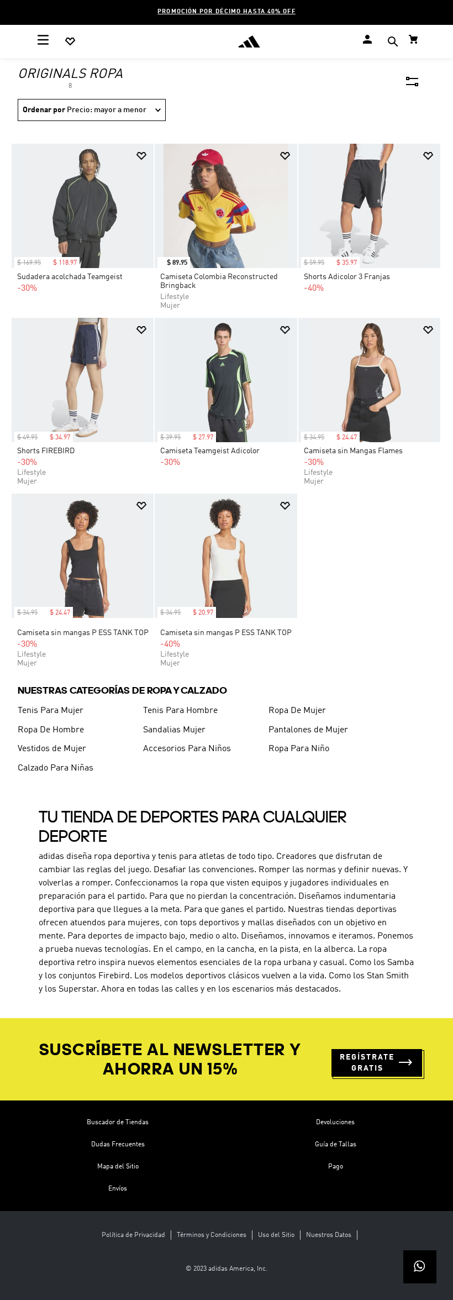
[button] (392, 43)
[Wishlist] (70, 41)
